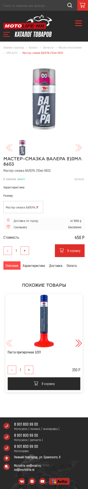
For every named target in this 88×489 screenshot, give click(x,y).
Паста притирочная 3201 (24, 352)
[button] (78, 343)
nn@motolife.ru (24, 469)
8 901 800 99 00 (26, 424)
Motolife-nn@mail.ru (27, 465)
